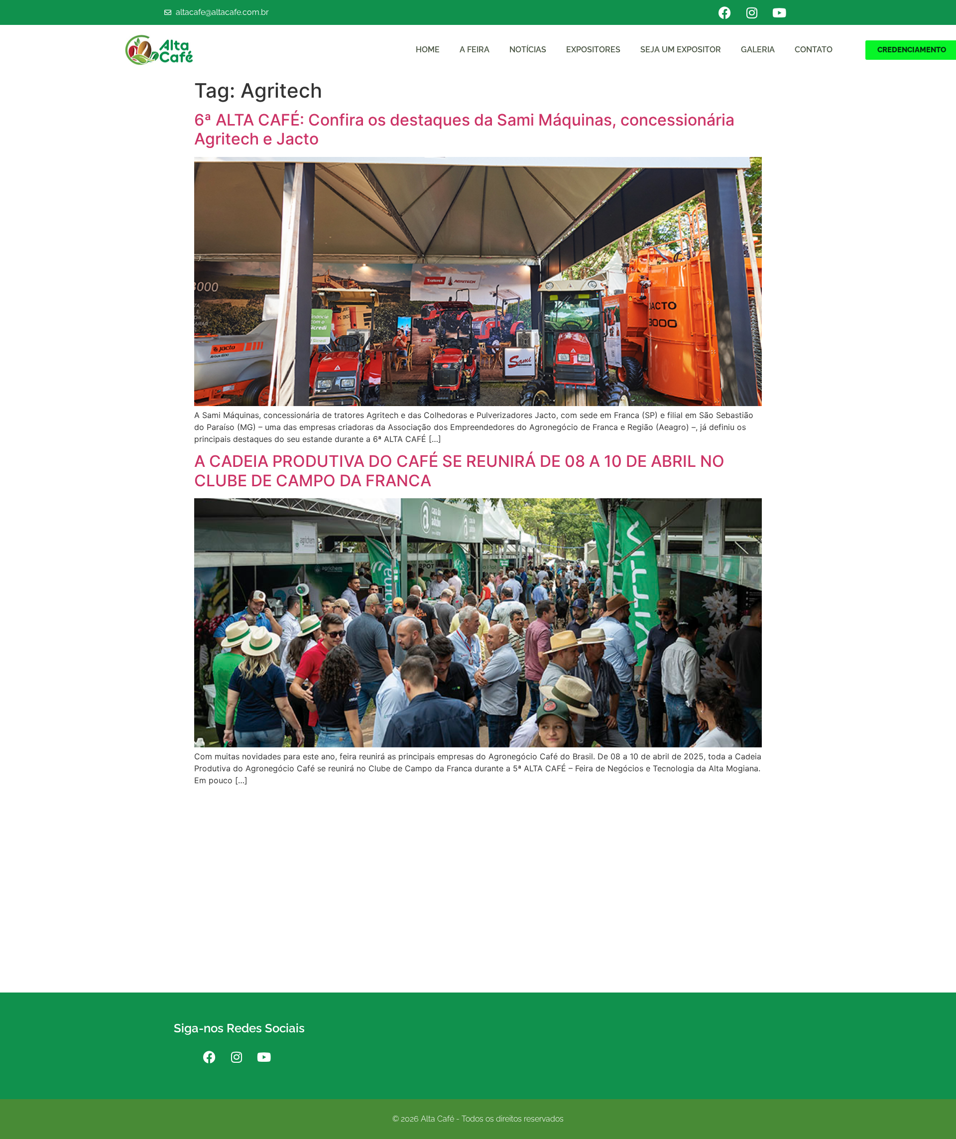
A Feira (474, 49)
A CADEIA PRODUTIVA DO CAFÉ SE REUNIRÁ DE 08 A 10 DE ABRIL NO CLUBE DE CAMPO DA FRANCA (459, 470)
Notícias (527, 49)
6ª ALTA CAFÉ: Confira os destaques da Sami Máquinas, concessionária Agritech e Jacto (464, 129)
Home (428, 49)
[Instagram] (751, 12)
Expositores (593, 49)
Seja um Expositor (680, 49)
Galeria (758, 49)
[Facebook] (724, 12)
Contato (814, 49)
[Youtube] (779, 12)
